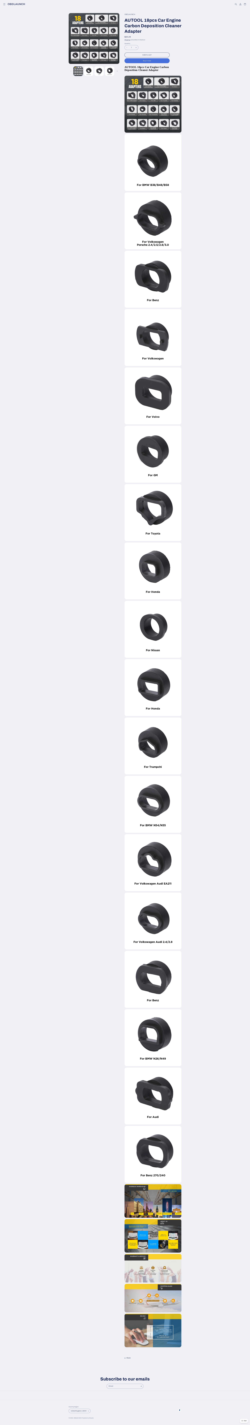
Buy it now (147, 61)
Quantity (127, 43)
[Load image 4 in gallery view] (109, 71)
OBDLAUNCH (77, 1418)
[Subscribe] (141, 1386)
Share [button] (128, 1358)
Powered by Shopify (88, 1418)
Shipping (127, 40)
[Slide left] (71, 71)
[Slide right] (117, 71)
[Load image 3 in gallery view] (99, 71)
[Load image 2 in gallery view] (88, 71)
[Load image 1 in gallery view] (78, 71)
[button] (4, 4)
